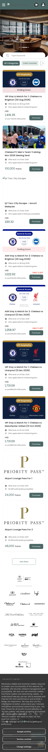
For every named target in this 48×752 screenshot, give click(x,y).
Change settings (24, 746)
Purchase (36, 118)
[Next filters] (43, 63)
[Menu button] (3, 4)
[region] (24, 33)
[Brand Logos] (12, 593)
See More (24, 561)
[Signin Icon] (43, 4)
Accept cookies (24, 731)
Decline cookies (24, 739)
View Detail (24, 39)
